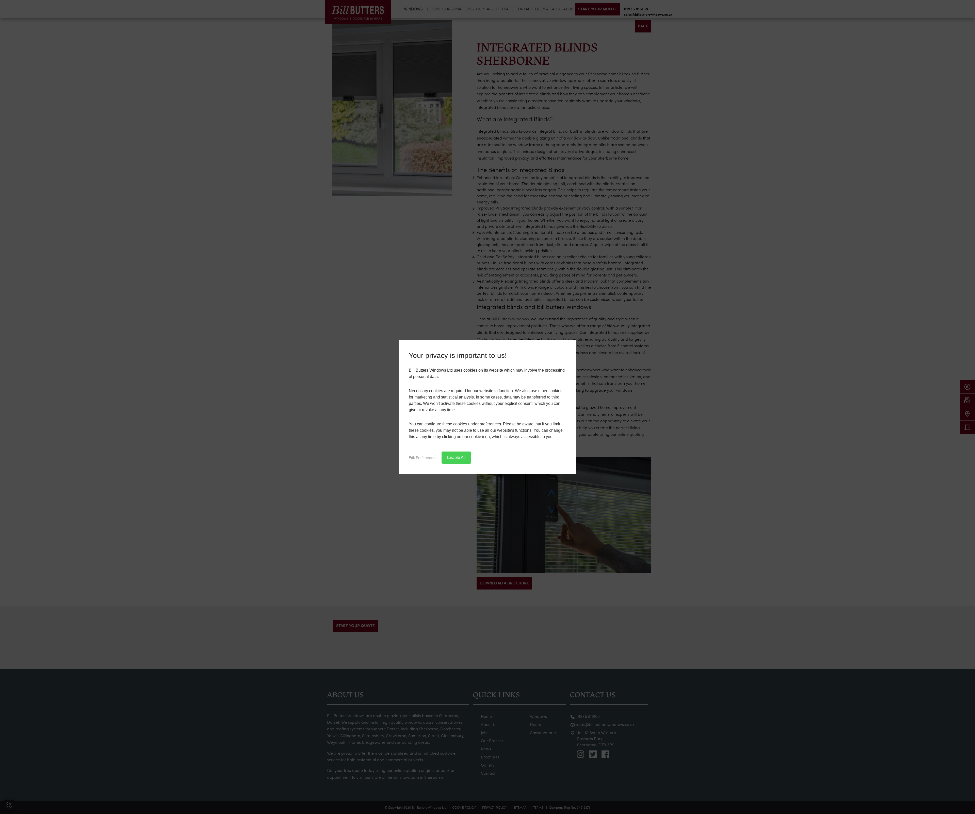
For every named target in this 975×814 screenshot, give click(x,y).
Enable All (456, 457)
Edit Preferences (422, 458)
